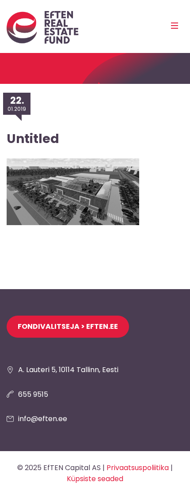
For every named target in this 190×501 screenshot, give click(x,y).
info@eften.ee (42, 419)
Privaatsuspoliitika (137, 468)
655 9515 (33, 394)
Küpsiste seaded (95, 479)
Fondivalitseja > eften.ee (68, 326)
